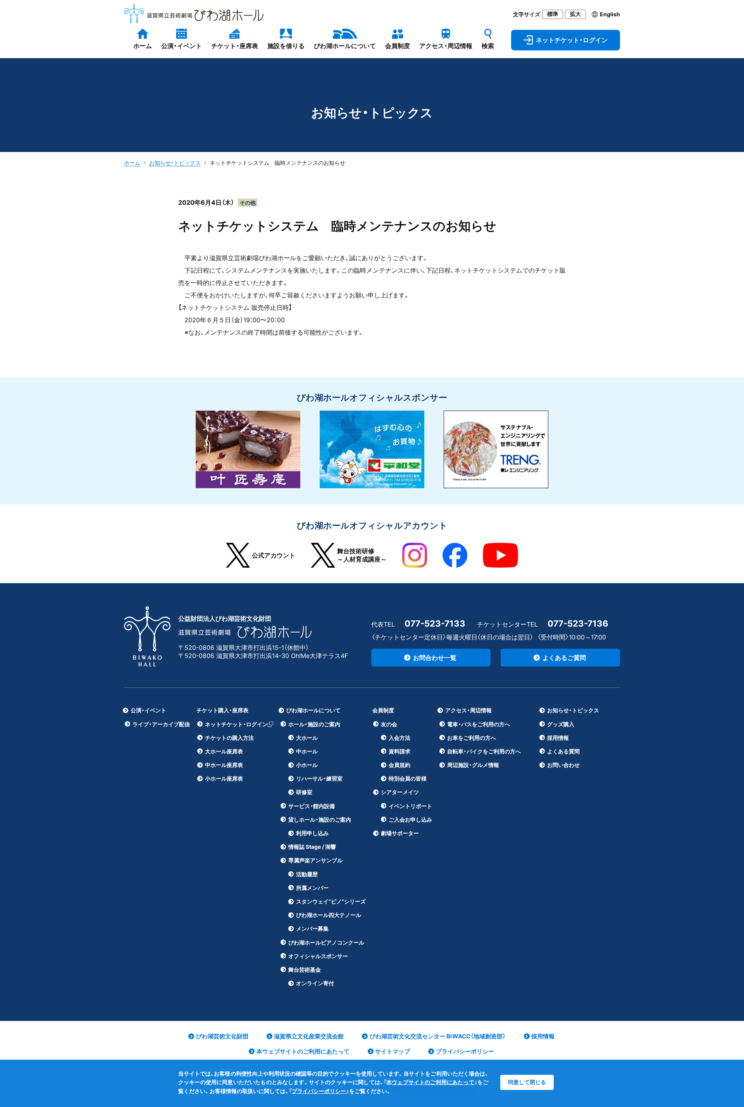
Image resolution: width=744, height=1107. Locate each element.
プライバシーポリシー (319, 1091)
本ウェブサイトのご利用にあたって (430, 1082)
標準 (552, 14)
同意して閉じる (527, 1082)
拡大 (575, 14)
